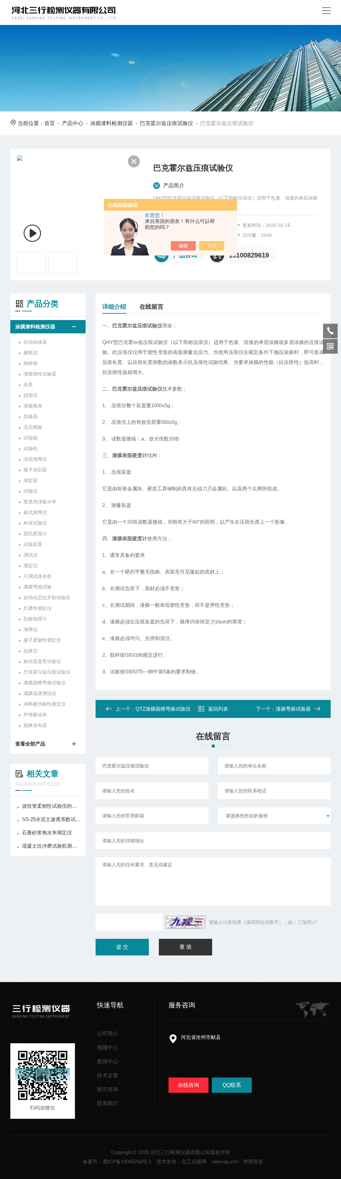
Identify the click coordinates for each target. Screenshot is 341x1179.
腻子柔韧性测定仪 (42, 640)
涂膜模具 (33, 406)
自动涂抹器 (35, 342)
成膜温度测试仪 (40, 693)
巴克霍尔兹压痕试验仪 (166, 123)
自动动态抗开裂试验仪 (47, 597)
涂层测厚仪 (35, 459)
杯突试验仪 (35, 523)
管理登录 (253, 1161)
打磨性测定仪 (38, 608)
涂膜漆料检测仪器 (111, 123)
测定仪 (31, 565)
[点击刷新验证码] (185, 922)
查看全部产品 (30, 744)
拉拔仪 (31, 650)
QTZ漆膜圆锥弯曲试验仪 (163, 709)
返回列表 (218, 709)
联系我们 (107, 1103)
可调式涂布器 (38, 576)
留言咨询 (107, 1089)
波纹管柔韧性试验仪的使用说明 (51, 806)
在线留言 (152, 306)
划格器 (31, 416)
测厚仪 (31, 629)
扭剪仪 (31, 395)
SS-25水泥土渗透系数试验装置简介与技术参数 (51, 819)
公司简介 (107, 1033)
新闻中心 (107, 1061)
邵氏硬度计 (35, 533)
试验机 (31, 448)
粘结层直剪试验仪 (42, 661)
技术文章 (107, 1075)
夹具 (28, 384)
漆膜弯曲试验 (38, 587)
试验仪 (31, 491)
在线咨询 (188, 1085)
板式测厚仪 (35, 512)
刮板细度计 (35, 618)
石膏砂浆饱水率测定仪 (47, 832)
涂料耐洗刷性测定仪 (45, 704)
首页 (49, 123)
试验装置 (33, 544)
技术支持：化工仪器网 (181, 1161)
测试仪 (31, 555)
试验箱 (31, 437)
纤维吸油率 (35, 714)
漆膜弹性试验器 (40, 374)
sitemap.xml (224, 1161)
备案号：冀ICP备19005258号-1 (117, 1161)
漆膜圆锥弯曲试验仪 (45, 682)
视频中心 (107, 1047)
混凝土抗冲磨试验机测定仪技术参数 (51, 846)
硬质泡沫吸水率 (40, 501)
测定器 (31, 480)
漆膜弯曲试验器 (293, 709)
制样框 (31, 363)
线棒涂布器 (35, 725)
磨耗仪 (31, 352)
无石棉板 (33, 427)
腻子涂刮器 (35, 469)
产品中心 (72, 123)
